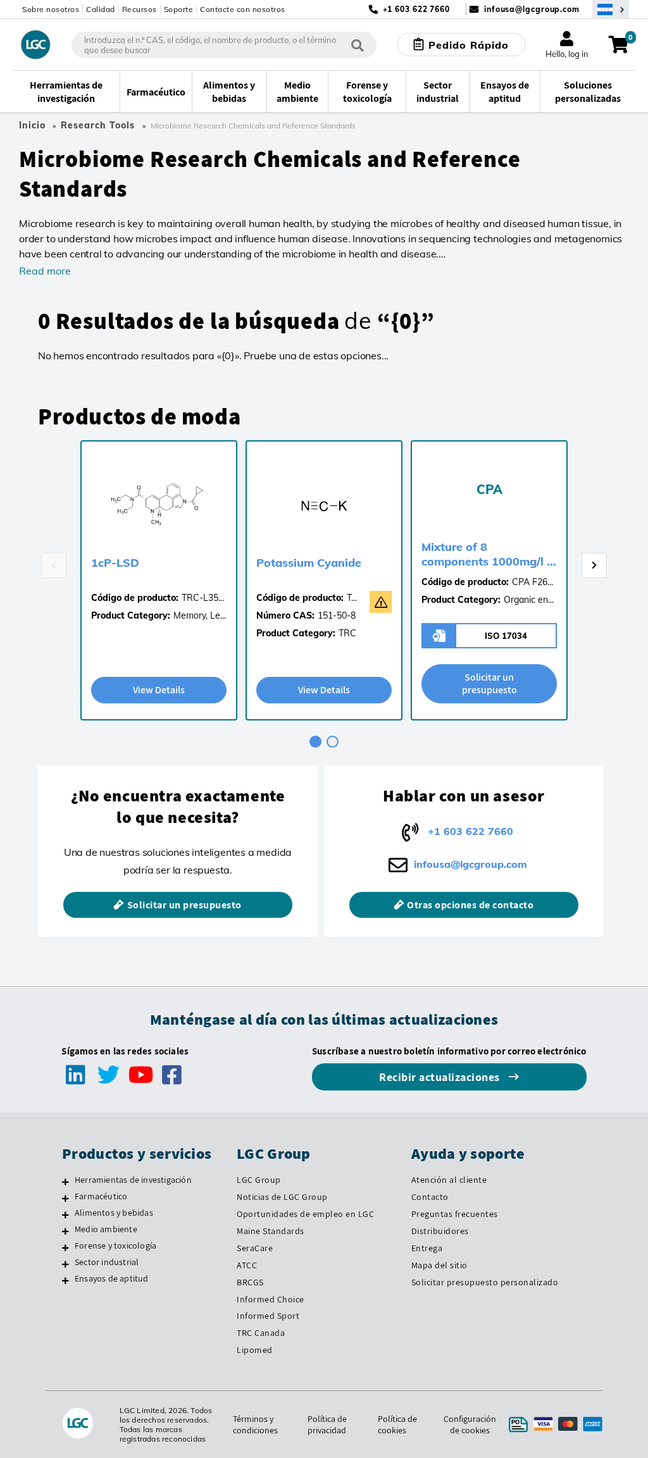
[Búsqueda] (357, 45)
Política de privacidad (327, 1424)
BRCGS (250, 1282)
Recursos (139, 9)
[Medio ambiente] (65, 1231)
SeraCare (255, 1248)
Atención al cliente (449, 1179)
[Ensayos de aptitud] (65, 1280)
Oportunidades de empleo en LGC (305, 1214)
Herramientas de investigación (133, 1179)
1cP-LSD (115, 562)
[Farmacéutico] (65, 1198)
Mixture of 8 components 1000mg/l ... (488, 554)
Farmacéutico (101, 1196)
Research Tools (98, 125)
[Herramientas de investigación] (65, 1181)
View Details (159, 689)
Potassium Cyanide (308, 562)
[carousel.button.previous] (53, 565)
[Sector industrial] (65, 1264)
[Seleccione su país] (610, 9)
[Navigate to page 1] (315, 742)
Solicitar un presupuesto (489, 683)
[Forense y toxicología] (65, 1247)
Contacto (430, 1196)
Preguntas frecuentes (454, 1214)
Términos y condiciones (255, 1424)
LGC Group (259, 1179)
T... (352, 597)
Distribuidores (440, 1231)
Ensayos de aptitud (112, 1278)
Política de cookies (397, 1424)
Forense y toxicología (115, 1245)
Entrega (427, 1248)
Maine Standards (270, 1231)
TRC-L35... (203, 597)
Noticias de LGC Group (282, 1196)
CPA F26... (532, 582)
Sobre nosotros (50, 9)
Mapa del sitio (439, 1265)
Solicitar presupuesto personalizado (485, 1282)
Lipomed (255, 1350)
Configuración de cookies (470, 1424)
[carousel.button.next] (594, 565)
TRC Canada (261, 1332)
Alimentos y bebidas (114, 1212)
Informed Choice (270, 1299)
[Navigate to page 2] (333, 742)
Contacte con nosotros (242, 9)
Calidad (100, 9)
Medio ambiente (106, 1229)
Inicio (32, 125)
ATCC (247, 1265)
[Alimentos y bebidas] (65, 1214)
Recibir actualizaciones (440, 1077)
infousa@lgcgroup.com (532, 9)
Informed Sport (268, 1315)
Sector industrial (107, 1262)
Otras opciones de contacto (470, 904)
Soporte (179, 9)
